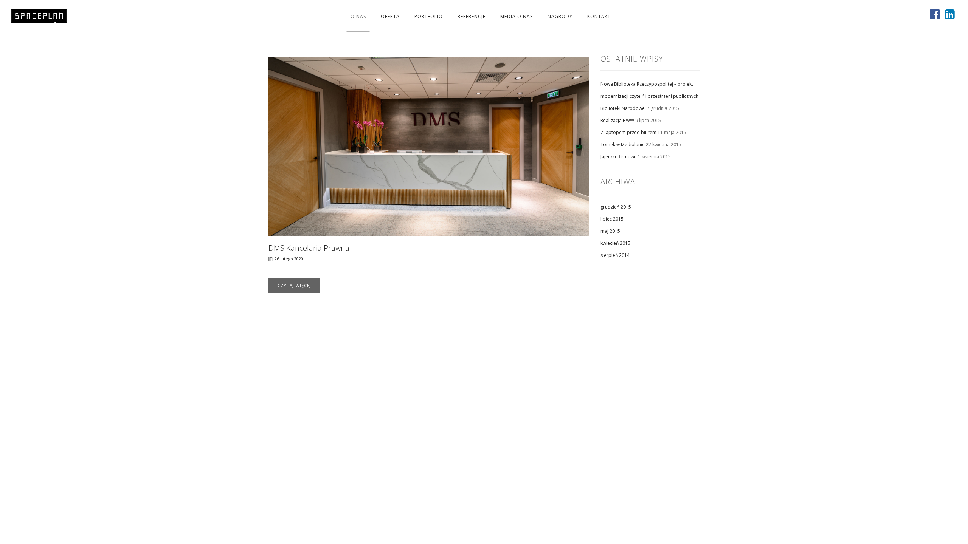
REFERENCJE (472, 16)
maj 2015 (610, 231)
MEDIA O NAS (516, 16)
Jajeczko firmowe (618, 156)
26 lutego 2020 (289, 258)
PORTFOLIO (428, 16)
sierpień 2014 (615, 255)
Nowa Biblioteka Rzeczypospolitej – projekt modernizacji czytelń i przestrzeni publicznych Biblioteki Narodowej (649, 96)
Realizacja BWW (617, 120)
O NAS (358, 16)
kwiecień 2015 (615, 243)
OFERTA (390, 16)
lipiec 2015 (612, 219)
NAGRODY (560, 16)
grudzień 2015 (615, 207)
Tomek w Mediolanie (622, 144)
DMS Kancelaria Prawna (308, 248)
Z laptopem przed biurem (628, 132)
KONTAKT (599, 16)
